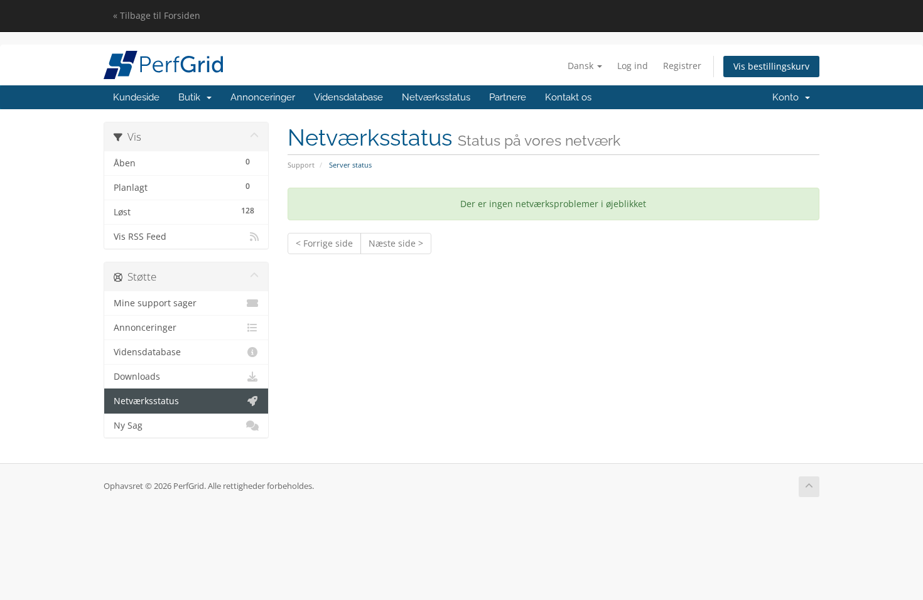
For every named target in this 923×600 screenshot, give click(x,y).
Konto (788, 97)
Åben (182, 162)
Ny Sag (128, 425)
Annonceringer (262, 97)
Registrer (682, 66)
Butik (191, 97)
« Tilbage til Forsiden (156, 15)
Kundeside (136, 97)
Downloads (137, 376)
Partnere (507, 97)
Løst (184, 211)
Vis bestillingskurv (771, 66)
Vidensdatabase (348, 97)
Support (301, 164)
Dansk (582, 66)
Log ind (632, 66)
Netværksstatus (436, 97)
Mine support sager (155, 303)
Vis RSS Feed (140, 236)
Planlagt (182, 187)
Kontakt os (568, 97)
